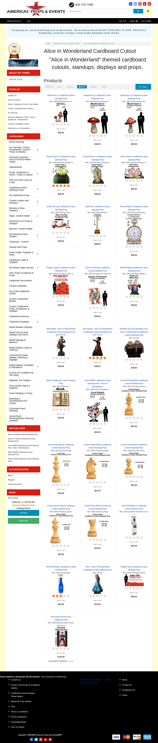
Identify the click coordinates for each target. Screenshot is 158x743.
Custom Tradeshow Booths (18, 300)
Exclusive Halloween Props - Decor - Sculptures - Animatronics (22, 118)
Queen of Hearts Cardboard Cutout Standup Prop (21, 440)
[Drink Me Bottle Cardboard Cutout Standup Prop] (61, 584)
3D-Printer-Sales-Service (21, 267)
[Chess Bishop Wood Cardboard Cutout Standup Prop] (134, 402)
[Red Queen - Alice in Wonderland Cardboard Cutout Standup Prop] (97, 346)
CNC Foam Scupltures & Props (21, 274)
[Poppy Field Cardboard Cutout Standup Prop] (134, 580)
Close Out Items (14, 100)
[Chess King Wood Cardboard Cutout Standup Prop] (60, 467)
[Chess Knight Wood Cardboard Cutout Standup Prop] (97, 466)
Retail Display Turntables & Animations (21, 366)
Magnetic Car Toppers (20, 380)
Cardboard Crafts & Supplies (18, 261)
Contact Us (12, 95)
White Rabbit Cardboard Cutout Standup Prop (20, 453)
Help (28, 21)
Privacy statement (19, 717)
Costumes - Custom (19, 241)
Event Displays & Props (20, 393)
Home (48, 43)
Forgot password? (15, 484)
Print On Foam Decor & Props (20, 181)
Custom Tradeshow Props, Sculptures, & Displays (19, 308)
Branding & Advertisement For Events (18, 400)
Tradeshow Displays (19, 321)
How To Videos (17, 727)
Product (70, 87)
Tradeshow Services (19, 316)
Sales (104, 87)
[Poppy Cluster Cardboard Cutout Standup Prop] (61, 285)
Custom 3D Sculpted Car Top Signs (21, 373)
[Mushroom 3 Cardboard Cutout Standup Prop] (134, 118)
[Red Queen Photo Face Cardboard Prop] (61, 637)
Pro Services (13, 113)
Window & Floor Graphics (17, 209)
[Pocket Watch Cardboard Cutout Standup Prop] (134, 229)
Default (93, 87)
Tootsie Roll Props (18, 247)
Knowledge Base (18, 722)
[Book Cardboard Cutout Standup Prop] (61, 397)
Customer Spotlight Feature (19, 124)
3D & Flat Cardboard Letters (19, 292)
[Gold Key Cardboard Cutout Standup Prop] (97, 224)
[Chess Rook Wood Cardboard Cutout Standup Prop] (97, 525)
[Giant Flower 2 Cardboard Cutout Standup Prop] (60, 174)
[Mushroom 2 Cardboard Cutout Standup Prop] (97, 118)
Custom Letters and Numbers (19, 201)
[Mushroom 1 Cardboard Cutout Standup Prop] (61, 112)
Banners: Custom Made (20, 228)
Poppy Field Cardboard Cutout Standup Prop (23, 460)
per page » (143, 87)
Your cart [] (146, 21)
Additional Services (14, 21)
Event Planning (16, 142)
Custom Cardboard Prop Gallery (20, 108)
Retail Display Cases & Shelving (20, 348)
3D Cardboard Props (19, 195)
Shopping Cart (128, 690)
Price (82, 87)
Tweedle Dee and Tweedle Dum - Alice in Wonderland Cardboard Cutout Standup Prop (134, 332)
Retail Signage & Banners (17, 341)
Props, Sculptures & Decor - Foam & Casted (20, 173)
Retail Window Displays (20, 327)
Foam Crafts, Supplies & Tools (21, 253)
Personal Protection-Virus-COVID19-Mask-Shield (20, 159)
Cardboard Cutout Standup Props (66, 43)
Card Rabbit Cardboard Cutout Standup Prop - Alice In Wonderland (97, 383)
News (124, 680)
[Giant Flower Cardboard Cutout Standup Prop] (134, 171)
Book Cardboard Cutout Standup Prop (23, 434)
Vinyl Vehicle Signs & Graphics (19, 386)
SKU (59, 87)
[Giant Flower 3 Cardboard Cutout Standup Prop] (97, 174)
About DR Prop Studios (21, 701)
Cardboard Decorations (20, 280)
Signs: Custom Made (19, 215)
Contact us (15, 680)
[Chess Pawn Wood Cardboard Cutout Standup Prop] (134, 463)
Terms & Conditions (19, 712)
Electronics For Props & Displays (20, 222)
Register (133, 21)
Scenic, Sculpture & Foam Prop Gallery (23, 104)
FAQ (13, 707)
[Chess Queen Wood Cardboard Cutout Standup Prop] (61, 528)
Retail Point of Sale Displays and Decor (18, 333)
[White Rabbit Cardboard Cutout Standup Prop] (134, 285)
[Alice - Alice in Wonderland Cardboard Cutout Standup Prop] (97, 584)
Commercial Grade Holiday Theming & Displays (18, 357)
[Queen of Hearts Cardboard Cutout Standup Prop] (97, 290)
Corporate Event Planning (17, 409)
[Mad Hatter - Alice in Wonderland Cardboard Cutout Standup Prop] (61, 346)
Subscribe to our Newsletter (19, 128)
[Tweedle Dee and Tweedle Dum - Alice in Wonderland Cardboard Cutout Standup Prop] (134, 348)
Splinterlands (15, 167)
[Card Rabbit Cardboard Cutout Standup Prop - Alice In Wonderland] (97, 406)
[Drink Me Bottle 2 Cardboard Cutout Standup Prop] (134, 525)
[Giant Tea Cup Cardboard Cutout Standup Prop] (61, 222)
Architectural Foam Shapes (18, 235)
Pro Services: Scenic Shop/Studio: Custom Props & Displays (19, 149)
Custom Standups (18, 286)
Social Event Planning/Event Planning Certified (21, 418)
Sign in (122, 21)
